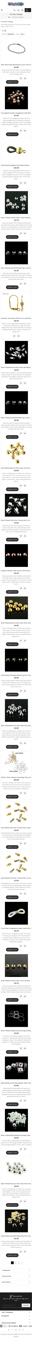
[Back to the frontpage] (9, 17)
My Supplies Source (17, 1334)
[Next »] (22, 1263)
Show (18, 34)
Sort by (4, 34)
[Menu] (2, 10)
